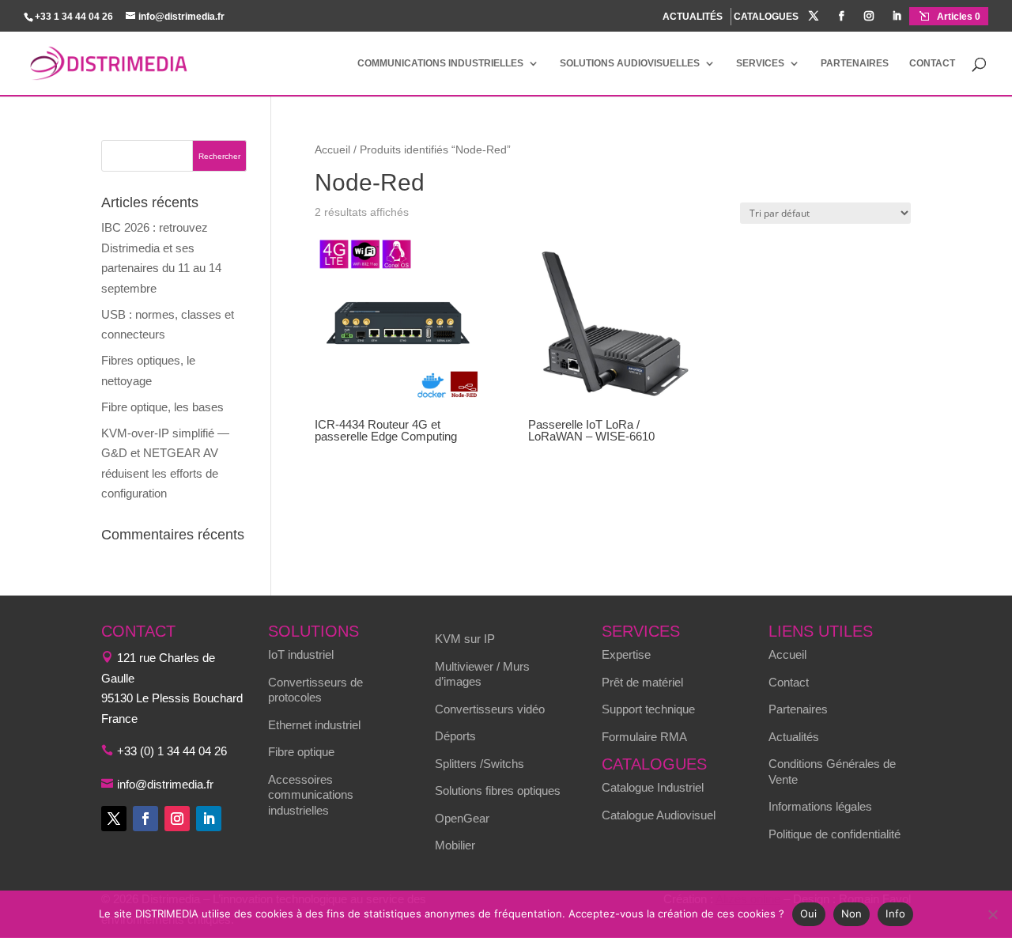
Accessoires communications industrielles (310, 795)
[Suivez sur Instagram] (177, 818)
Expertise (626, 654)
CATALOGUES (766, 17)
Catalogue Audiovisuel (659, 815)
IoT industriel (301, 654)
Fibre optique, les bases (162, 407)
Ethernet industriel (314, 725)
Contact (932, 63)
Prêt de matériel (642, 682)
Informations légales (820, 806)
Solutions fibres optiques (498, 790)
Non (852, 913)
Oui (809, 913)
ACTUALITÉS (693, 16)
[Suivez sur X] (113, 818)
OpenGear (462, 818)
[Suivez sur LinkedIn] (208, 818)
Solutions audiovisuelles (630, 63)
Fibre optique (301, 751)
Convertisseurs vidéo (490, 709)
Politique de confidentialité (834, 834)
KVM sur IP (465, 638)
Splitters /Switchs (479, 763)
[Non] (992, 914)
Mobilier (455, 845)
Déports (455, 736)
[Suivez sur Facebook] (145, 818)
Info (895, 913)
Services (760, 63)
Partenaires (855, 63)
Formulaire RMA (644, 736)
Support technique (648, 709)
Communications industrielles (440, 63)
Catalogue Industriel (653, 787)
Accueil (332, 150)
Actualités (793, 736)
